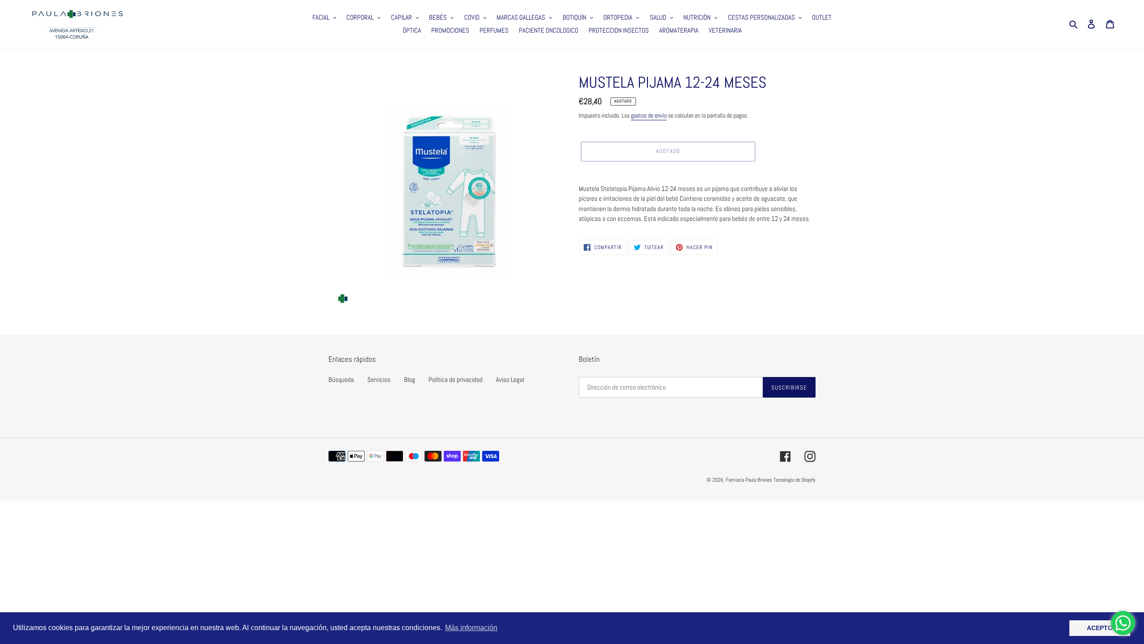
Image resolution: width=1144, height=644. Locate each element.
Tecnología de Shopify (795, 479)
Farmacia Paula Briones (749, 479)
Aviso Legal (510, 379)
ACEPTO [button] (1100, 627)
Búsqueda (341, 379)
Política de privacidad (456, 379)
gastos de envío (649, 115)
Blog (409, 379)
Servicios (379, 379)
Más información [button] (471, 627)
